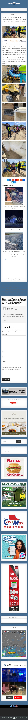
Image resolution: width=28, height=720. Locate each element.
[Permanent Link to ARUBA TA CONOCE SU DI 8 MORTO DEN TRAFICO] (14, 196)
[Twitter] (11, 706)
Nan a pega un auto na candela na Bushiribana (14, 229)
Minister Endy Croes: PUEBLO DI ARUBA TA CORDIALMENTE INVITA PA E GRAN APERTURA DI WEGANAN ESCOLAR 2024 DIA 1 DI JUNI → (14, 291)
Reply (4, 320)
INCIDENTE (14, 14)
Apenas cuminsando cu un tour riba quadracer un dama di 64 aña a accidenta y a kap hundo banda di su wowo (14, 20)
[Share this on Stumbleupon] (21, 180)
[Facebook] (14, 706)
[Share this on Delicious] (15, 182)
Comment (5, 334)
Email (3, 357)
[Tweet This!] (8, 180)
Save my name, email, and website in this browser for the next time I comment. (11, 368)
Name (4, 351)
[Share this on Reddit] (18, 180)
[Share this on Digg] (23, 180)
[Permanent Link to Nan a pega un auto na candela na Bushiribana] (14, 219)
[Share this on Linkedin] (13, 182)
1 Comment (19, 25)
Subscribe (19, 697)
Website (4, 361)
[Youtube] (16, 706)
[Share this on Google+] (13, 180)
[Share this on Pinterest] (16, 180)
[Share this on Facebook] (10, 180)
